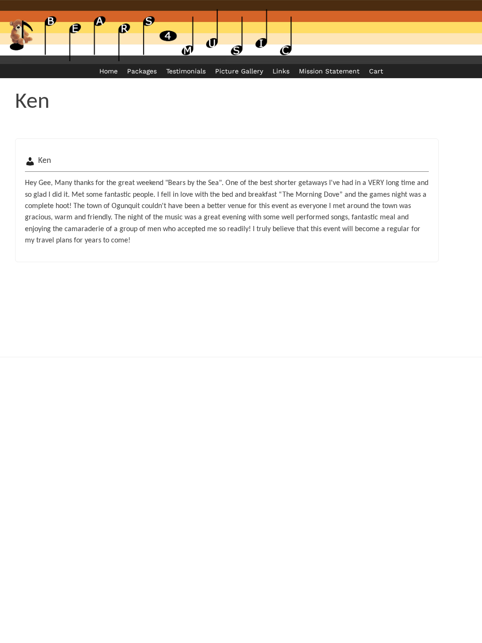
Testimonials (186, 71)
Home (108, 71)
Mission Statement (329, 71)
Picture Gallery (239, 71)
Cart (376, 71)
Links (281, 71)
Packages (142, 71)
